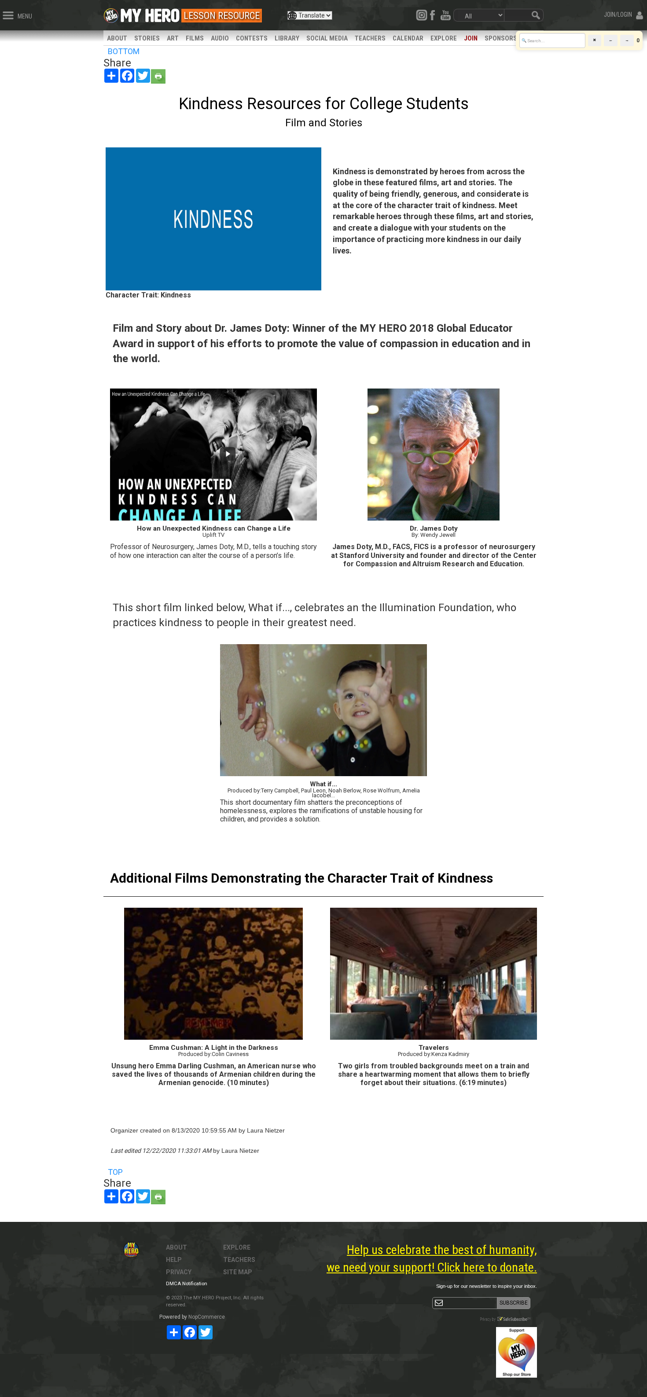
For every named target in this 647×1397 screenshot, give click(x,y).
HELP (174, 1259)
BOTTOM (124, 51)
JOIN (471, 38)
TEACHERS (370, 38)
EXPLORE (443, 38)
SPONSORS (501, 38)
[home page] (150, 13)
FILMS (195, 38)
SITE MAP (237, 1272)
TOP (115, 1172)
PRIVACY (178, 1272)
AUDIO (220, 38)
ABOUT (117, 38)
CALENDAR (408, 38)
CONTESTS (252, 38)
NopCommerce (206, 1317)
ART (173, 38)
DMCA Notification (186, 1284)
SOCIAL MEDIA (327, 38)
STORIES (147, 38)
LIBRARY (287, 38)
